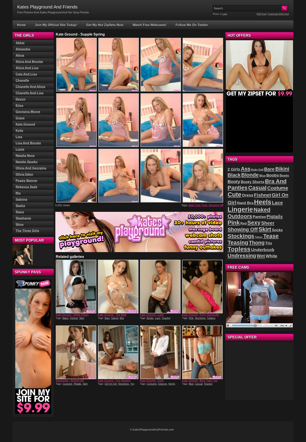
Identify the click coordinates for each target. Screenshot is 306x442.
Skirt (81, 318)
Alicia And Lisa (27, 68)
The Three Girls (27, 230)
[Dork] (160, 352)
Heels (262, 202)
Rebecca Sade (26, 187)
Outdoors (240, 216)
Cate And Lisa (26, 74)
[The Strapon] (118, 352)
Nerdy (171, 383)
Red (243, 223)
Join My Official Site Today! (56, 25)
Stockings (200, 318)
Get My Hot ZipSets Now (104, 25)
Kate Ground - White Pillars (72, 315)
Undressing (242, 256)
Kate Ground (25, 124)
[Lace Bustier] (23, 255)
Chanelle (22, 80)
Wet (122, 318)
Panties (259, 217)
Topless (211, 318)
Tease (271, 236)
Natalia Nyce (25, 155)
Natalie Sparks (27, 162)
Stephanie (23, 218)
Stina (20, 224)
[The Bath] (118, 286)
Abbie (20, 43)
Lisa (19, 136)
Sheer (267, 223)
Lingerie (240, 209)
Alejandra (23, 49)
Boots (284, 175)
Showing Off (216, 205)
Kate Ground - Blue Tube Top (200, 380)
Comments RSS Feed (278, 14)
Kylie (19, 130)
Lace (157, 318)
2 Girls (234, 169)
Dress (247, 195)
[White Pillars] (76, 286)
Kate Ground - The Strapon (114, 380)
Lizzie (20, 149)
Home (21, 25)
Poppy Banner (26, 180)
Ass (245, 169)
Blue (191, 383)
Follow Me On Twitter (192, 25)
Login (224, 14)
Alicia (20, 55)
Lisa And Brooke (28, 143)
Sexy (254, 223)
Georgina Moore (28, 111)
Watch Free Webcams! (149, 25)
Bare (107, 318)
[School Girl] (76, 352)
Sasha (20, 205)
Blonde (250, 175)
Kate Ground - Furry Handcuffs (200, 315)
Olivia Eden (24, 174)
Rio (18, 193)
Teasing (166, 318)
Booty (234, 181)
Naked (114, 318)
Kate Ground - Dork (152, 380)
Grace (20, 118)
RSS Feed (261, 14)
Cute (234, 194)
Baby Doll (194, 205)
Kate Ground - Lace (152, 315)
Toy (132, 383)
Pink (204, 205)
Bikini (282, 169)
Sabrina (21, 199)
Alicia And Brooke (29, 61)
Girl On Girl (111, 383)
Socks (277, 230)
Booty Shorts (252, 182)
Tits (268, 243)
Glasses (162, 383)
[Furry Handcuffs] (202, 286)
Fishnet (74, 318)
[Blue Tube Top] (202, 352)
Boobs (150, 318)
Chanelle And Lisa (29, 93)
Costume (67, 383)
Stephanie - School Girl (70, 380)
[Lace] (160, 286)
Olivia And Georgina (31, 168)
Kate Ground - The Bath (112, 315)
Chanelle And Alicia (30, 86)
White (271, 256)
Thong (257, 243)
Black (65, 318)
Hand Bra (245, 203)
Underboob (262, 249)
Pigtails (77, 383)
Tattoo (259, 237)
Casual (199, 383)
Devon (21, 99)
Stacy (20, 212)
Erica (19, 105)
